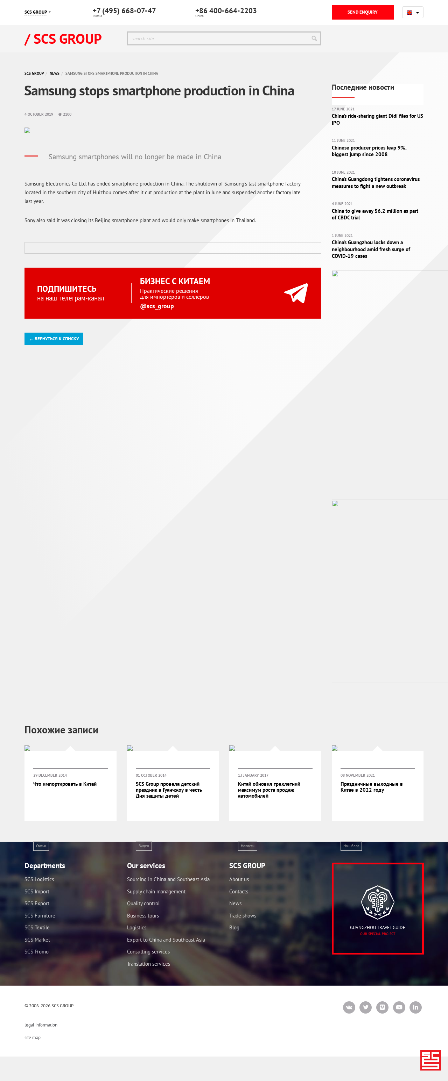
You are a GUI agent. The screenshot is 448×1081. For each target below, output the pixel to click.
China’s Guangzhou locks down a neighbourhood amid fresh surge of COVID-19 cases (371, 249)
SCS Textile (37, 927)
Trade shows (242, 915)
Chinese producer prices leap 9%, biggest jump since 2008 (369, 151)
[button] (413, 12)
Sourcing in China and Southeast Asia (168, 879)
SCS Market (37, 939)
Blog (234, 927)
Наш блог (351, 845)
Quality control (143, 903)
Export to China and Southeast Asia (166, 939)
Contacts (238, 891)
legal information (40, 1025)
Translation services (148, 963)
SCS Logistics (39, 879)
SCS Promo (36, 951)
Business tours (143, 915)
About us (239, 879)
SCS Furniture (39, 915)
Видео (144, 845)
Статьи (41, 845)
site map (32, 1037)
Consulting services (148, 951)
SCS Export (36, 903)
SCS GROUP (35, 12)
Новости (247, 845)
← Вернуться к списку (54, 339)
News (54, 73)
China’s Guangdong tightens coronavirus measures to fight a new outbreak (376, 182)
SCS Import (36, 891)
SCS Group (34, 73)
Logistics (136, 927)
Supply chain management (156, 891)
